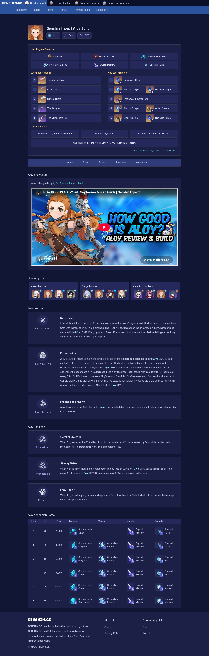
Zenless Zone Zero (89, 3)
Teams (49, 9)
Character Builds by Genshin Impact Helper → (156, 150)
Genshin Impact (38, 3)
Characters (21, 9)
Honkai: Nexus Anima (118, 3)
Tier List (64, 9)
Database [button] (101, 9)
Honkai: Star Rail (62, 3)
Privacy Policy (112, 633)
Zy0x (55, 183)
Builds (36, 9)
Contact (108, 627)
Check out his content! (71, 183)
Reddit (146, 633)
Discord (147, 627)
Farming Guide (82, 9)
